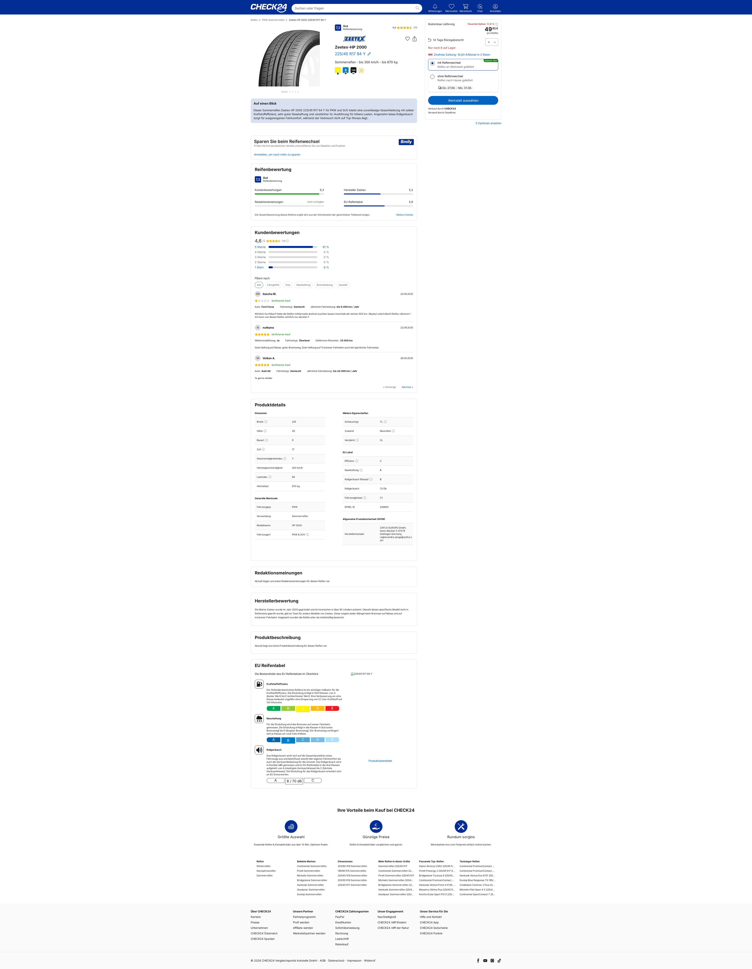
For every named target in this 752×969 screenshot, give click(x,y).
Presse (255, 922)
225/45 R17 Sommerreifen (352, 884)
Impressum (354, 960)
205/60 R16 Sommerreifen (352, 866)
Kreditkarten (343, 922)
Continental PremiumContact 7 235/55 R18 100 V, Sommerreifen (477, 866)
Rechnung (341, 933)
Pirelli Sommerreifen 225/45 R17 (396, 875)
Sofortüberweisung (347, 927)
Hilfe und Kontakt (431, 916)
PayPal (339, 916)
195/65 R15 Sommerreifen (352, 870)
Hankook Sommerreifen (310, 884)
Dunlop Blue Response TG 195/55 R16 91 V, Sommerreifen (477, 880)
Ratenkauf (341, 944)
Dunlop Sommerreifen (309, 894)
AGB (322, 960)
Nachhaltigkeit (387, 916)
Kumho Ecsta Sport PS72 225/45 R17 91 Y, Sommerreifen (437, 894)
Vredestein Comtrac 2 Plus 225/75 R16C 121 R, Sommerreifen (477, 884)
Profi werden (301, 922)
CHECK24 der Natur (393, 927)
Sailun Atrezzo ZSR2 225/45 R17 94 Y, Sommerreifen (437, 866)
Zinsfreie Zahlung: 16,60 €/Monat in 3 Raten (462, 54)
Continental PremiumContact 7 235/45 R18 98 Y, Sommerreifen (477, 870)
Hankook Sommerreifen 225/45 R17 (396, 889)
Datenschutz (336, 960)
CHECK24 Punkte (431, 933)
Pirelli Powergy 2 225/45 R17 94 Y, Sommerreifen (437, 870)
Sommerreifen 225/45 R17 (392, 866)
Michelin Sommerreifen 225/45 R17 (396, 880)
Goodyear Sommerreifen (311, 889)
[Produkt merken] (407, 38)
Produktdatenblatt (380, 760)
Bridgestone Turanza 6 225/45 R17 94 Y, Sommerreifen (437, 875)
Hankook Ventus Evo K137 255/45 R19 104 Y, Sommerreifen (477, 875)
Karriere (256, 916)
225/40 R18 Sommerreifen (352, 875)
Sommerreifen (265, 875)
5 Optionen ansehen (488, 123)
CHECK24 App (429, 922)
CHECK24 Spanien (263, 938)
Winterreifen (263, 866)
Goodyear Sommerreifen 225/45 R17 (396, 894)
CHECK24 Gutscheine (434, 927)
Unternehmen (259, 927)
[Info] (265, 421)
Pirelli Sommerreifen (308, 870)
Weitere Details (404, 214)
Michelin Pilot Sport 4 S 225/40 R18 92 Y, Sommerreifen (477, 889)
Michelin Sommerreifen (310, 875)
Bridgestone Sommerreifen (312, 880)
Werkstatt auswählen (463, 100)
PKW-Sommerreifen (273, 19)
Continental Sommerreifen (311, 866)
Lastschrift (342, 938)
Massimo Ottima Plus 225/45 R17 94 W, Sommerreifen (437, 889)
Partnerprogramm (304, 916)
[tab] (284, 92)
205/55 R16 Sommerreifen (352, 880)
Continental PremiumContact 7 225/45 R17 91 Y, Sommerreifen (437, 880)
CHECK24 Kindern (392, 922)
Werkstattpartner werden (309, 933)
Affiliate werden (303, 927)
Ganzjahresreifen (266, 870)
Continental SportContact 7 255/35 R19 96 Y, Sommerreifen (477, 894)
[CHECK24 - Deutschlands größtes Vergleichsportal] (269, 8)
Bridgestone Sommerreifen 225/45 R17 (396, 884)
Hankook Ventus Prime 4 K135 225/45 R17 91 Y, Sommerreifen (437, 884)
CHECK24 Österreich (264, 933)
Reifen (254, 19)
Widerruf (369, 960)
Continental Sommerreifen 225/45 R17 (396, 870)
